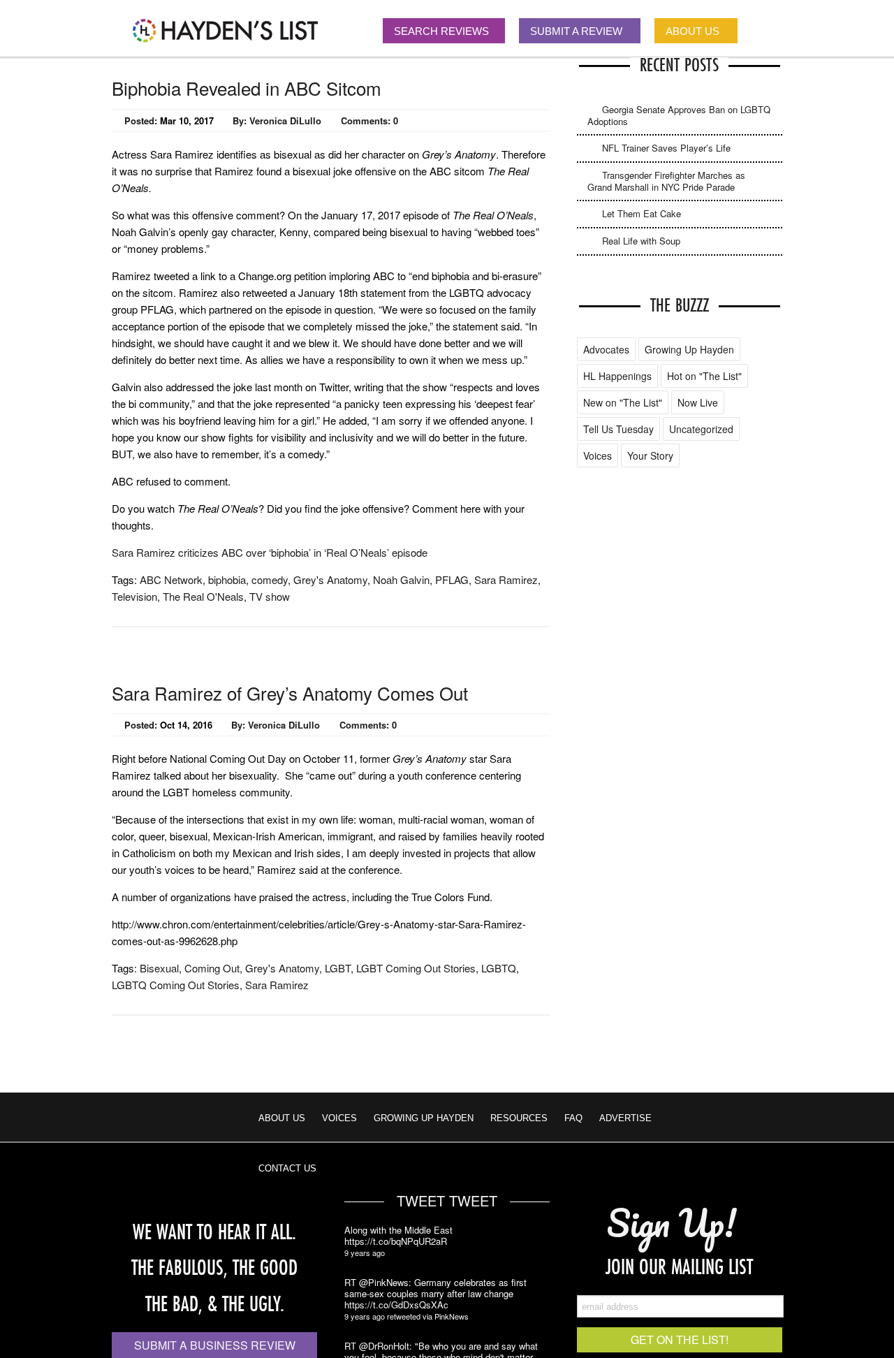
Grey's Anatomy (330, 579)
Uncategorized (701, 429)
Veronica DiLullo (285, 120)
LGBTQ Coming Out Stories (176, 984)
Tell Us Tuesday (618, 429)
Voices (597, 455)
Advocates (606, 349)
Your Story (650, 455)
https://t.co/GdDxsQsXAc (396, 1304)
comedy (269, 579)
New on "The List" (622, 402)
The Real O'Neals (203, 596)
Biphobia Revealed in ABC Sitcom (246, 88)
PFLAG (452, 579)
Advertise (625, 1118)
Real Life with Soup (641, 240)
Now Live (697, 402)
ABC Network (171, 579)
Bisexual (159, 968)
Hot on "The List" (704, 376)
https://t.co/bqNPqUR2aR (395, 1241)
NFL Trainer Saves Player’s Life (666, 147)
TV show (269, 596)
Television (134, 596)
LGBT (338, 968)
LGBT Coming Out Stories (416, 968)
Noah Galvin (401, 579)
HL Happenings (617, 376)
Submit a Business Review (214, 1345)
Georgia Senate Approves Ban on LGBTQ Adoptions (678, 115)
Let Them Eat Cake (641, 213)
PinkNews (451, 1316)
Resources (519, 1118)
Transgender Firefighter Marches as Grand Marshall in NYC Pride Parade (666, 181)
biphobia (227, 579)
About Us (281, 1118)
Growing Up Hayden (689, 349)
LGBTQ (498, 968)
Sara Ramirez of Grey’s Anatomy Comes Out (290, 693)
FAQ (573, 1118)
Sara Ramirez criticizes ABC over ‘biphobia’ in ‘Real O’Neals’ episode (269, 552)
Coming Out (212, 968)
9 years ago (364, 1252)
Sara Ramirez (506, 579)
